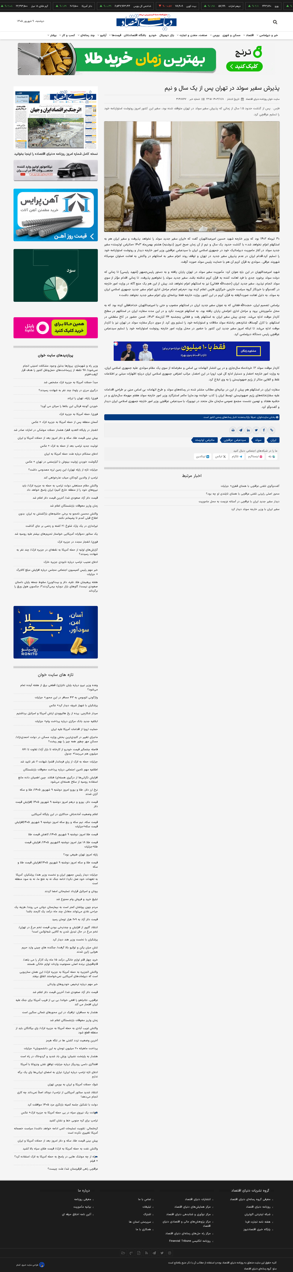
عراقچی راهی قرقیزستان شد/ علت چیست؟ (73, 1169)
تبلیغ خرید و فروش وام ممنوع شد (77, 899)
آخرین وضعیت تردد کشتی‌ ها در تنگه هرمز (72, 1040)
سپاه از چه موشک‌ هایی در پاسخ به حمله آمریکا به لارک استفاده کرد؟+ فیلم (56, 1159)
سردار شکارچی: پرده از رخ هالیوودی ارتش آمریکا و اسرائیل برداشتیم (57, 713)
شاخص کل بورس (115, 6)
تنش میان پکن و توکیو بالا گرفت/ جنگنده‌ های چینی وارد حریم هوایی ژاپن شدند (60, 950)
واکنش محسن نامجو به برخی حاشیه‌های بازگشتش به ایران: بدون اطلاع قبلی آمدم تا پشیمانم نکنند (58, 516)
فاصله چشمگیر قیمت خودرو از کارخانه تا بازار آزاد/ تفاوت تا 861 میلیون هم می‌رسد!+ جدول (60, 751)
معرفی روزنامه (82, 1199)
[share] (139, 1253)
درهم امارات (207, 6)
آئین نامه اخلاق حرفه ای (76, 1214)
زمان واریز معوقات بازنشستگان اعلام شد (74, 506)
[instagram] (169, 1253)
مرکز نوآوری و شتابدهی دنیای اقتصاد (188, 1214)
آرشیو (102, 35)
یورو (249, 6)
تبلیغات (146, 1207)
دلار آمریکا (59, 6)
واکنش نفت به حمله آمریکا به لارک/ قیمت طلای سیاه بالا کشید (60, 1149)
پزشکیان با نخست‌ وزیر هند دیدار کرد (75, 940)
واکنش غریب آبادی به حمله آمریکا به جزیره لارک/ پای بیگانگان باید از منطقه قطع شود (57, 1030)
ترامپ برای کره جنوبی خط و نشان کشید (73, 1121)
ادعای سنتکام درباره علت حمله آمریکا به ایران (71, 454)
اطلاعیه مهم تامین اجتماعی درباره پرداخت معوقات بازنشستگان (60, 770)
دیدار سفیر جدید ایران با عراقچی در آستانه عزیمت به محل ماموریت (239, 501)
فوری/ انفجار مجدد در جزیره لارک (77, 542)
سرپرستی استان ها (140, 1222)
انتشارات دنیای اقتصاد (198, 1199)
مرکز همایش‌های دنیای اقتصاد (192, 1207)
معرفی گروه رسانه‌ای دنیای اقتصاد (250, 1199)
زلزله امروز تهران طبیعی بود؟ (80, 855)
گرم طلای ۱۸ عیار (12, 6)
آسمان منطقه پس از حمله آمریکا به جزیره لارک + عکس (65, 422)
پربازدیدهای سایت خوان (55, 355)
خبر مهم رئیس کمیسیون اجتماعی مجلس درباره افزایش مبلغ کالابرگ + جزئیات (57, 572)
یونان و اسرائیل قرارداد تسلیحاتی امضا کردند (71, 891)
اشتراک (147, 1214)
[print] (233, 430)
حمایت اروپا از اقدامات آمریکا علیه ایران (74, 729)
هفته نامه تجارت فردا (257, 1222)
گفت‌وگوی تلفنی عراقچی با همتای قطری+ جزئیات (250, 486)
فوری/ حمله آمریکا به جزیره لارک (78, 414)
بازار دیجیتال (166, 35)
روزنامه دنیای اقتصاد (258, 1207)
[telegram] (240, 430)
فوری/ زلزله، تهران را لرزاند (82, 398)
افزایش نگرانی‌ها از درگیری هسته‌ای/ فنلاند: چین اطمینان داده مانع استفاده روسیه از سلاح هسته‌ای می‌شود (58, 780)
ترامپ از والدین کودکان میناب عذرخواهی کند (71, 478)
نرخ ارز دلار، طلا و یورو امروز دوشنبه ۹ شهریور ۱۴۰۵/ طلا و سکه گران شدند (59, 792)
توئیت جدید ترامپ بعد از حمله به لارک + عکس (69, 446)
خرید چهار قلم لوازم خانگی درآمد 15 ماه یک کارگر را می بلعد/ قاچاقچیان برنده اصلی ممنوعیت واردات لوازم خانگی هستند (60, 962)
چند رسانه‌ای (87, 35)
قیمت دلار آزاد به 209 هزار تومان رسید (75, 919)
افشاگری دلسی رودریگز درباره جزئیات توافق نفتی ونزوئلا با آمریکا (59, 1064)
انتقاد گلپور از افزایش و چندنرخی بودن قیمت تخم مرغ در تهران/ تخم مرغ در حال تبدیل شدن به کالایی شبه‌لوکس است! (58, 929)
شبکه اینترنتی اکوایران (257, 1214)
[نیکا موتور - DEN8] (56, 170)
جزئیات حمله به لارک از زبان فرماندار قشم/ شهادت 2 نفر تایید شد (59, 762)
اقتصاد (249, 35)
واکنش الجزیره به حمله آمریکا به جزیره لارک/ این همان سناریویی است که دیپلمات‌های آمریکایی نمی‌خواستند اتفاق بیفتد (59, 974)
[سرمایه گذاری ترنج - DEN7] (146, 59)
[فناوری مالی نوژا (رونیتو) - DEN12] (56, 632)
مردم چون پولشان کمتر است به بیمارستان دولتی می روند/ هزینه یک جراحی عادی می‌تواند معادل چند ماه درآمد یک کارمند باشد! (56, 909)
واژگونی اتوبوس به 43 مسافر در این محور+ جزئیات (66, 697)
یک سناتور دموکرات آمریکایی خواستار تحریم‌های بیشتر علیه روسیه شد (56, 534)
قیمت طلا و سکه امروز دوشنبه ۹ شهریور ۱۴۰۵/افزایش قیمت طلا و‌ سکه (58, 865)
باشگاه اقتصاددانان (135, 35)
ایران (273, 440)
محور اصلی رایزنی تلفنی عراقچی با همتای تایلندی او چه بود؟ (242, 494)
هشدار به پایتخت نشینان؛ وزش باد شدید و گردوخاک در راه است (59, 1056)
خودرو (153, 35)
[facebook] (263, 430)
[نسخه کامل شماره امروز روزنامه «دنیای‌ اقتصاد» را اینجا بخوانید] (56, 118)
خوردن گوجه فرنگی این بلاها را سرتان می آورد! (69, 406)
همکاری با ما (143, 1229)
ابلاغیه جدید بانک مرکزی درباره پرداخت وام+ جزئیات (66, 721)
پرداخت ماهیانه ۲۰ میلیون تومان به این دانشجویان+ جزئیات (61, 1048)
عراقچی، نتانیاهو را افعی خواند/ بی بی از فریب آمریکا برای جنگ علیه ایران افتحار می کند (57, 1002)
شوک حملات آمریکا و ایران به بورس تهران (73, 1084)
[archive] (123, 1253)
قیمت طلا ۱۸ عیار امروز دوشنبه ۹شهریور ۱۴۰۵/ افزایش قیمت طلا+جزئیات (61, 844)
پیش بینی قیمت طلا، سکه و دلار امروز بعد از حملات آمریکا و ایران (58, 438)
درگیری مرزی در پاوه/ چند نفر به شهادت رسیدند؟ (68, 390)
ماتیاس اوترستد (204, 440)
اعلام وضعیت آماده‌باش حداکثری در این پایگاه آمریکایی (64, 814)
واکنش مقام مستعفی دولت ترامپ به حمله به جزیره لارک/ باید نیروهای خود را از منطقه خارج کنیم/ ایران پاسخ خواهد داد (60, 488)
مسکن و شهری (231, 35)
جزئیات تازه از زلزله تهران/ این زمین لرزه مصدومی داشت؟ (63, 470)
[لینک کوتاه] (271, 430)
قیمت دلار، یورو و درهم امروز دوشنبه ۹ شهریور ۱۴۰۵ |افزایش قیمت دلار (56, 804)
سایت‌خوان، (262, 417)
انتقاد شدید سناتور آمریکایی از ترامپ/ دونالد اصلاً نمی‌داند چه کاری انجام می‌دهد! (57, 1094)
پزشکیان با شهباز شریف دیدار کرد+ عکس (73, 705)
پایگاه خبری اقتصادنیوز (256, 1229)
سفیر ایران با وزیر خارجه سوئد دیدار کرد (255, 509)
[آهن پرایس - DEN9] (56, 215)
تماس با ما (144, 1199)
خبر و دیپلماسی (268, 35)
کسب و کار (68, 35)
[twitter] (256, 430)
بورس (216, 35)
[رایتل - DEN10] (56, 327)
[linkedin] (248, 430)
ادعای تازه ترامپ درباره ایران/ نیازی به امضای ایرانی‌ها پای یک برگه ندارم (58, 1074)
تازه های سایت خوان (55, 675)
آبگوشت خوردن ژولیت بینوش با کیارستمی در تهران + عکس (62, 462)
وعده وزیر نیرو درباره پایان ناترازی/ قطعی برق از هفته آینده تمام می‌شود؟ (59, 687)
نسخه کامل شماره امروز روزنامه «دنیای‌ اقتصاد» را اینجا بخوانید (56, 154)
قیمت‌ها (116, 35)
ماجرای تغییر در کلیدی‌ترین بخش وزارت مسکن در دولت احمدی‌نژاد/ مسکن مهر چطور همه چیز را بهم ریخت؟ (57, 739)
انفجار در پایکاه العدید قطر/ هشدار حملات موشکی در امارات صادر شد (56, 430)
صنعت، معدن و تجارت (192, 35)
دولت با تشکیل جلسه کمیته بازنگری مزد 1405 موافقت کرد (63, 1105)
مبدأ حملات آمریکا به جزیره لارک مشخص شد (71, 382)
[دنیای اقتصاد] (146, 22)
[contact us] (131, 1253)
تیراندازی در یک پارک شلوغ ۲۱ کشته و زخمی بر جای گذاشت (62, 526)
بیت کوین (164, 6)
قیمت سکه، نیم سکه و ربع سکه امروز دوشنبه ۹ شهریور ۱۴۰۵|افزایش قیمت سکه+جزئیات (56, 824)
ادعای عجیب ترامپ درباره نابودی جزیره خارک (71, 562)
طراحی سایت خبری (30, 1265)
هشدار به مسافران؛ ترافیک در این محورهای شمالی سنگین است (60, 1012)
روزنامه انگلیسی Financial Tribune (190, 1241)
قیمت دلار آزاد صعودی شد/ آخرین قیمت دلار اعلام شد (65, 498)
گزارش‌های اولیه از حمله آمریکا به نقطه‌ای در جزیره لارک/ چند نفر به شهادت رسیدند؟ (57, 552)
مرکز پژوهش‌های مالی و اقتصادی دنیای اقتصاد (187, 1224)
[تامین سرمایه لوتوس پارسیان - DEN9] (56, 275)
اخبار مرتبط (192, 476)
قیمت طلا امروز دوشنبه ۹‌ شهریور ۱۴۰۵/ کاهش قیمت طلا (63, 834)
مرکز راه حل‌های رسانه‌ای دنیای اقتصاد (188, 1233)
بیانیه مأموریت (82, 1207)
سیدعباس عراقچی (235, 440)
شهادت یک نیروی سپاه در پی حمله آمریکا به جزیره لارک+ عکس (59, 1113)
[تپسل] (116, 344)
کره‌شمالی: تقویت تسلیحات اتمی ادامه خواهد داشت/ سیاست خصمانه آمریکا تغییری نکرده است (56, 1130)
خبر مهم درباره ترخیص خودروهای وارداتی (72, 984)
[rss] (146, 1253)
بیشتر (53, 35)
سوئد (258, 440)
